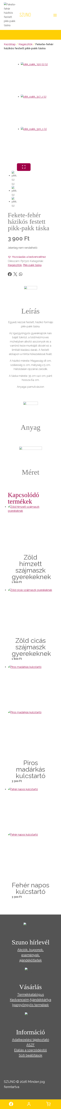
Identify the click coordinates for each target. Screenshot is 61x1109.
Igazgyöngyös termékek (30, 1005)
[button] (27, 257)
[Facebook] (10, 274)
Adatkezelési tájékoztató (30, 1040)
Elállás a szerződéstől (30, 1050)
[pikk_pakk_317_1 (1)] (37, 111)
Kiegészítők (26, 44)
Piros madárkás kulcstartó (30, 769)
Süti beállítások (30, 1055)
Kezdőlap (10, 44)
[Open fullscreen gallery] (24, 167)
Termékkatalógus (30, 994)
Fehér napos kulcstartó (30, 888)
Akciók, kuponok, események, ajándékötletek (30, 955)
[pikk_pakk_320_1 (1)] (37, 143)
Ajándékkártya (40, 1000)
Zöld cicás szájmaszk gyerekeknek (31, 647)
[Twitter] (15, 274)
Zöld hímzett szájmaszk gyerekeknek (31, 567)
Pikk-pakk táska (32, 265)
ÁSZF (30, 1045)
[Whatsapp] (21, 274)
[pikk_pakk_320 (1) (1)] (37, 78)
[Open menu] (54, 15)
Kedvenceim (19, 1000)
